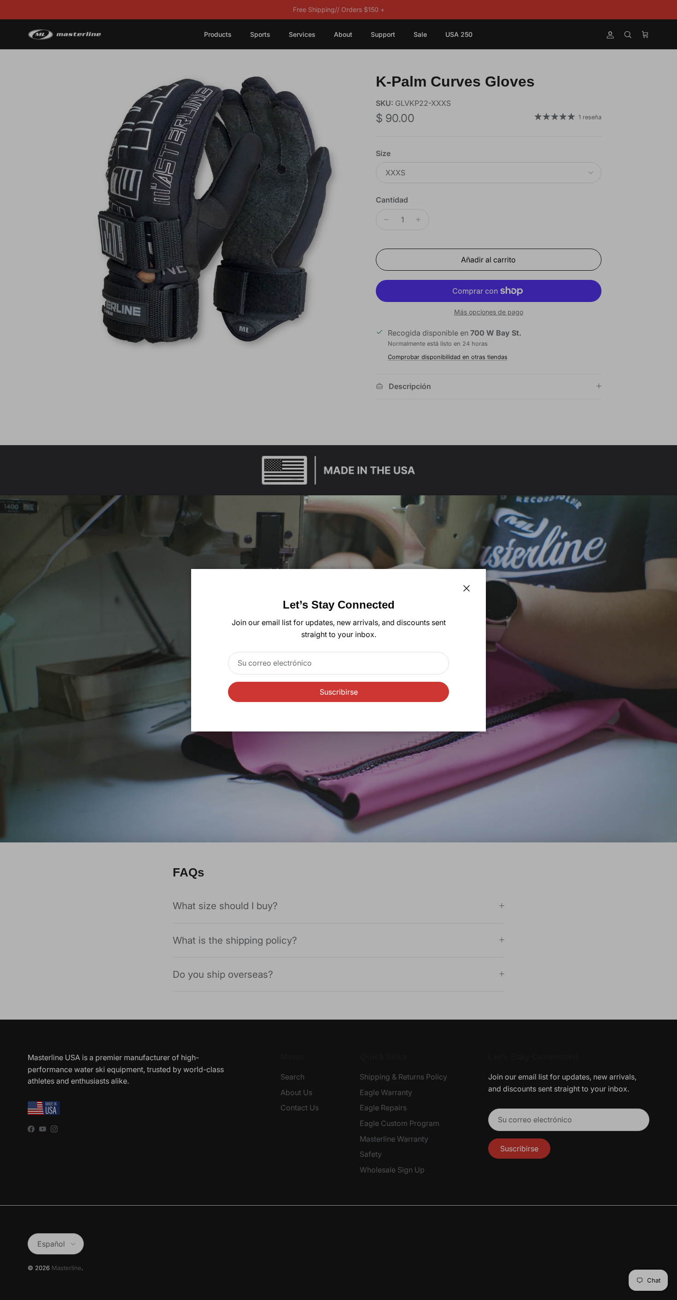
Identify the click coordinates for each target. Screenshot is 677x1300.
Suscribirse (339, 691)
